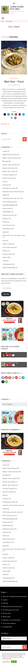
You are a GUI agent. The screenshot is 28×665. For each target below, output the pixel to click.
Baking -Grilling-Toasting (10, 158)
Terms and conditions (9, 623)
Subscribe (6, 294)
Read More (4, 124)
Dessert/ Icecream (8, 178)
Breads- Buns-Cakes (9, 171)
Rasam (5, 232)
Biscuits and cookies (9, 168)
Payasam (5, 218)
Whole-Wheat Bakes (9, 267)
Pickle (4, 222)
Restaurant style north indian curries (14, 235)
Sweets (5, 257)
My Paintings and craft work (11, 198)
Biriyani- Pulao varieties (10, 165)
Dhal (4, 181)
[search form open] (14, 3)
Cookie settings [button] (6, 661)
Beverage (5, 161)
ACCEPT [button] (14, 661)
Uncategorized (7, 264)
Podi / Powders (7, 225)
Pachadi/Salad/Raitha (9, 205)
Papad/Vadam (7, 212)
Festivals (5, 185)
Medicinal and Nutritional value (12, 191)
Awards (5, 151)
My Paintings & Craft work (11, 610)
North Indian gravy (8, 202)
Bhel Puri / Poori (14, 81)
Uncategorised (7, 627)
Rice (4, 241)
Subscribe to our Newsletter (11, 620)
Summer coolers (8, 254)
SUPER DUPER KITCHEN (17, 7)
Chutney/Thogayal (8, 175)
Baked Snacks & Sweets (10, 154)
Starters (5, 251)
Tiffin (4, 261)
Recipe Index (6, 617)
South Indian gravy (8, 247)
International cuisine (9, 188)
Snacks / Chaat (14, 78)
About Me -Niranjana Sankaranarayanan (15, 596)
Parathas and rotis (8, 215)
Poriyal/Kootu (7, 229)
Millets (5, 195)
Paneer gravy (7, 208)
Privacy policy (7, 613)
